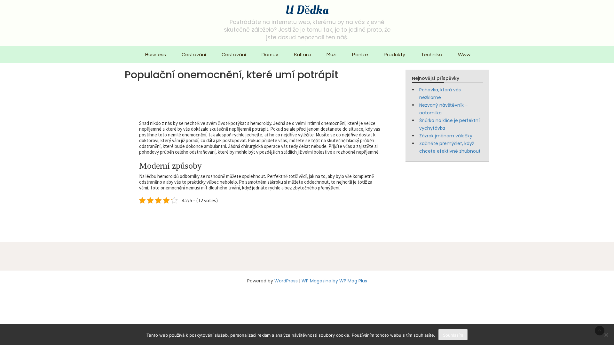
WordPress (286, 281)
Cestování (194, 54)
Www (464, 54)
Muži (331, 54)
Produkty (394, 54)
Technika (431, 54)
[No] (606, 335)
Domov (270, 54)
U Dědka (307, 10)
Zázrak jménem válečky (445, 136)
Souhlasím (453, 335)
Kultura (302, 54)
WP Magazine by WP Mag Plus (334, 281)
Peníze (360, 54)
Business (155, 54)
